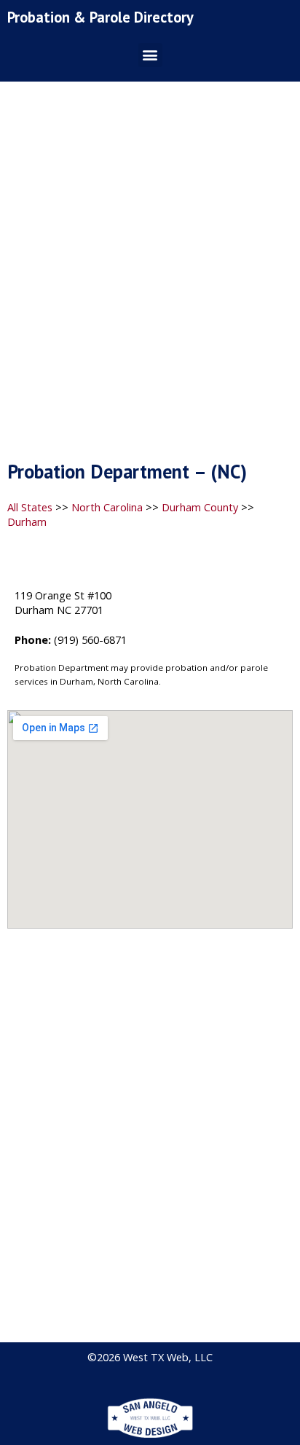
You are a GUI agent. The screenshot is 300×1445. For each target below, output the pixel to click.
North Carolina (107, 507)
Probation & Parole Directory (100, 17)
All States (29, 507)
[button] (150, 55)
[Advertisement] (150, 275)
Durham (27, 521)
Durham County (200, 507)
